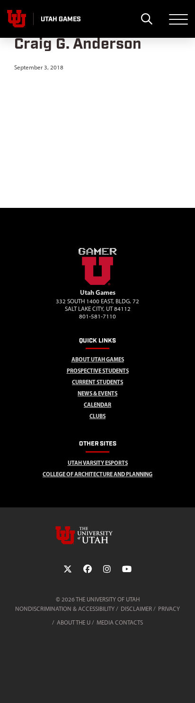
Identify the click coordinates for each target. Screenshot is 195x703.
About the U (73, 622)
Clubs (97, 416)
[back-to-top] (183, 684)
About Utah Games (97, 359)
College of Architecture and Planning (97, 474)
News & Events (97, 393)
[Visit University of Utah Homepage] (16, 19)
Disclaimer (136, 608)
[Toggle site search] (146, 19)
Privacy (169, 608)
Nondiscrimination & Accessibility (65, 608)
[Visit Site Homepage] (97, 283)
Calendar (97, 404)
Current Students (97, 382)
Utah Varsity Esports (98, 462)
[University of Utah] (97, 535)
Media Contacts (120, 622)
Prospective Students (98, 370)
